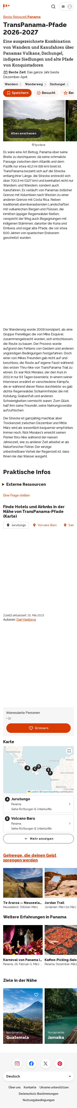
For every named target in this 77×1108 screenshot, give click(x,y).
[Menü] (66, 7)
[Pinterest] (60, 1063)
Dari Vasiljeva (26, 619)
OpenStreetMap (50, 791)
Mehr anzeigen (41, 838)
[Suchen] (53, 7)
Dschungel (57, 84)
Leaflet (34, 791)
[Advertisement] (38, 283)
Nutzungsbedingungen (38, 1100)
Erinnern (42, 728)
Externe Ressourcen (26, 484)
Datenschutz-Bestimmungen (38, 1093)
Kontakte (30, 1087)
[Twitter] (45, 1063)
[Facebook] (31, 1063)
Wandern (11, 84)
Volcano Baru (47, 525)
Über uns (14, 1087)
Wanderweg (34, 84)
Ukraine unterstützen (54, 1087)
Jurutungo (18, 525)
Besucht (48, 93)
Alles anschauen (24, 133)
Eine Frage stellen (16, 495)
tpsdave (40, 144)
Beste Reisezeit (21, 17)
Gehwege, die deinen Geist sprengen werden (29, 857)
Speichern (20, 93)
